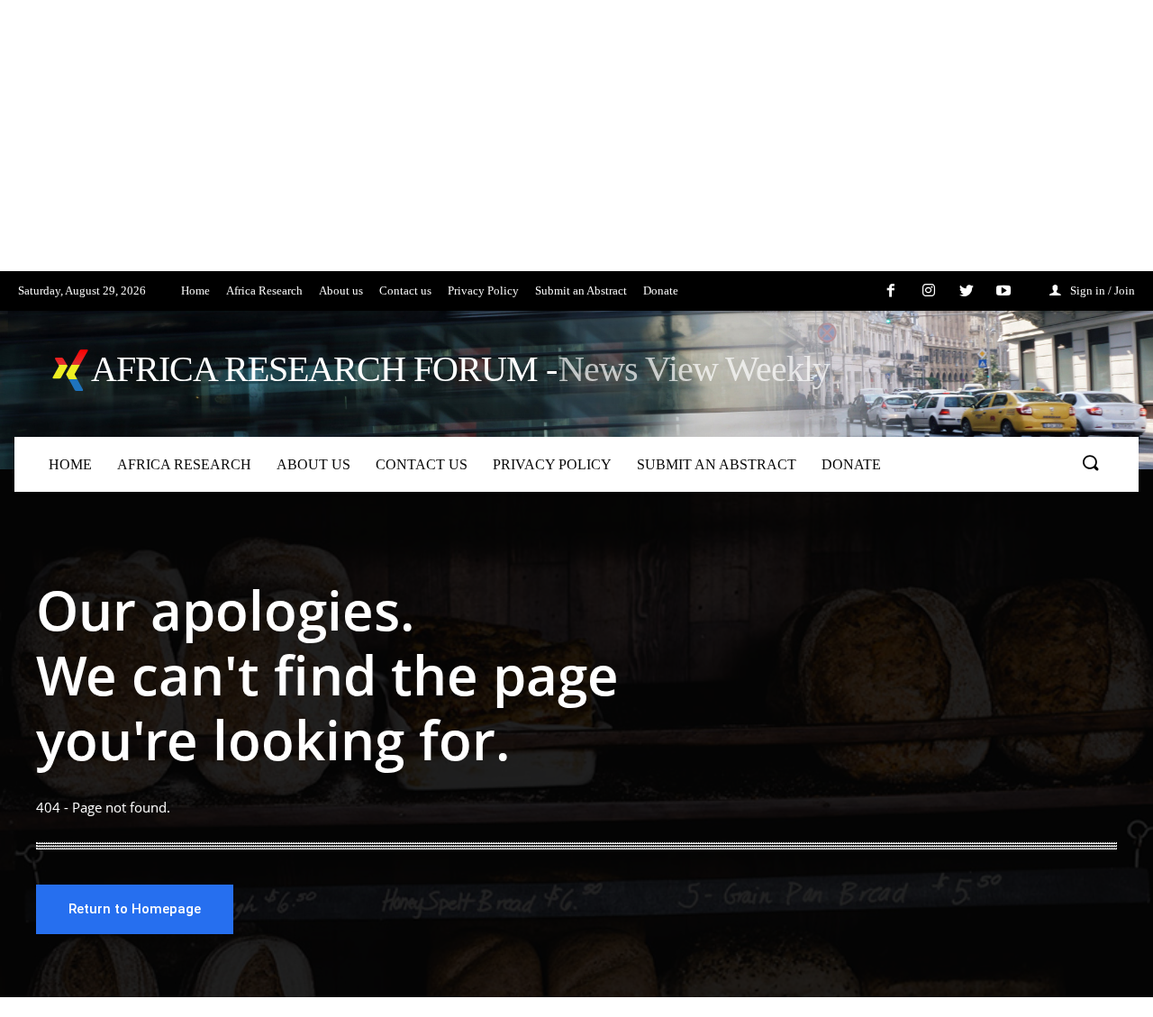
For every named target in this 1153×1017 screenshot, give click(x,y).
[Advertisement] (540, 145)
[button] (1090, 464)
